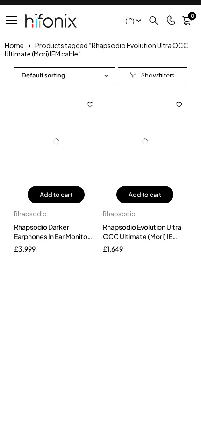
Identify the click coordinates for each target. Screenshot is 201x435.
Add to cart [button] (56, 194)
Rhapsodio (30, 214)
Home (14, 45)
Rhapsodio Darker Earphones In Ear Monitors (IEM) (53, 236)
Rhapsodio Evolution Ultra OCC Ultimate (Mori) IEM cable (142, 236)
